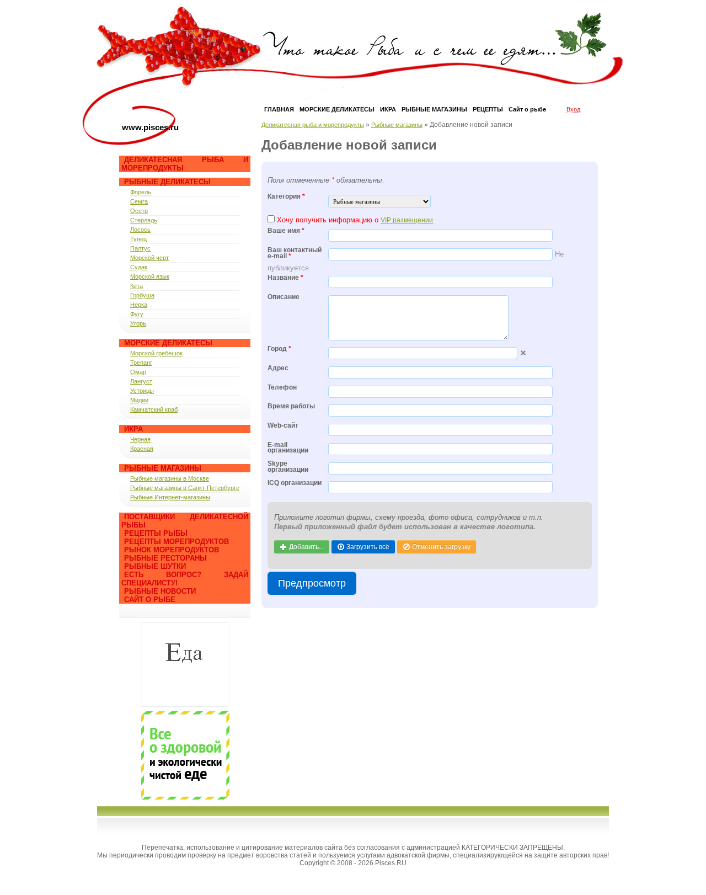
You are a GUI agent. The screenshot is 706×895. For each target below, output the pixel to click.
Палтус (140, 248)
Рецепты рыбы (156, 533)
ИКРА (388, 109)
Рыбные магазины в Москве (169, 478)
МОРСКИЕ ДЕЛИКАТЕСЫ (337, 109)
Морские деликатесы (168, 343)
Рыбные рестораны (165, 558)
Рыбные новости (160, 591)
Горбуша (142, 295)
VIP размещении (407, 220)
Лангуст (141, 381)
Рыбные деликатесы (167, 182)
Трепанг (141, 362)
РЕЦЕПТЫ (488, 109)
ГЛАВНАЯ (279, 109)
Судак (138, 267)
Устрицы (142, 390)
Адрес (278, 368)
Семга (139, 201)
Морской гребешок (156, 353)
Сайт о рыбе (149, 599)
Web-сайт (283, 426)
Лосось (140, 229)
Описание (283, 297)
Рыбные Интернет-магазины (170, 497)
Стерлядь (143, 220)
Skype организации (288, 467)
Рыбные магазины (162, 468)
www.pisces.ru (150, 127)
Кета (136, 286)
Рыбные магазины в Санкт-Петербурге (184, 487)
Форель (140, 192)
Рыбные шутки (155, 566)
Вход (573, 109)
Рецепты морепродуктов (176, 541)
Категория (286, 197)
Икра (133, 429)
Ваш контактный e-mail (295, 253)
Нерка (138, 304)
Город (279, 349)
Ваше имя (286, 231)
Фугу (136, 314)
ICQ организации (295, 483)
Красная (141, 448)
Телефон (282, 388)
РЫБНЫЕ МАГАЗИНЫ (434, 109)
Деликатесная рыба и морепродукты (312, 124)
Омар (138, 372)
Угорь (138, 323)
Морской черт (149, 257)
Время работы (291, 406)
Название (285, 278)
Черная (140, 439)
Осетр (139, 210)
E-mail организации (288, 448)
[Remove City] (523, 352)
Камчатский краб (154, 409)
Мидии (139, 400)
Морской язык (149, 276)
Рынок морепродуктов (171, 550)
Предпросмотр (312, 583)
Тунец (138, 239)
